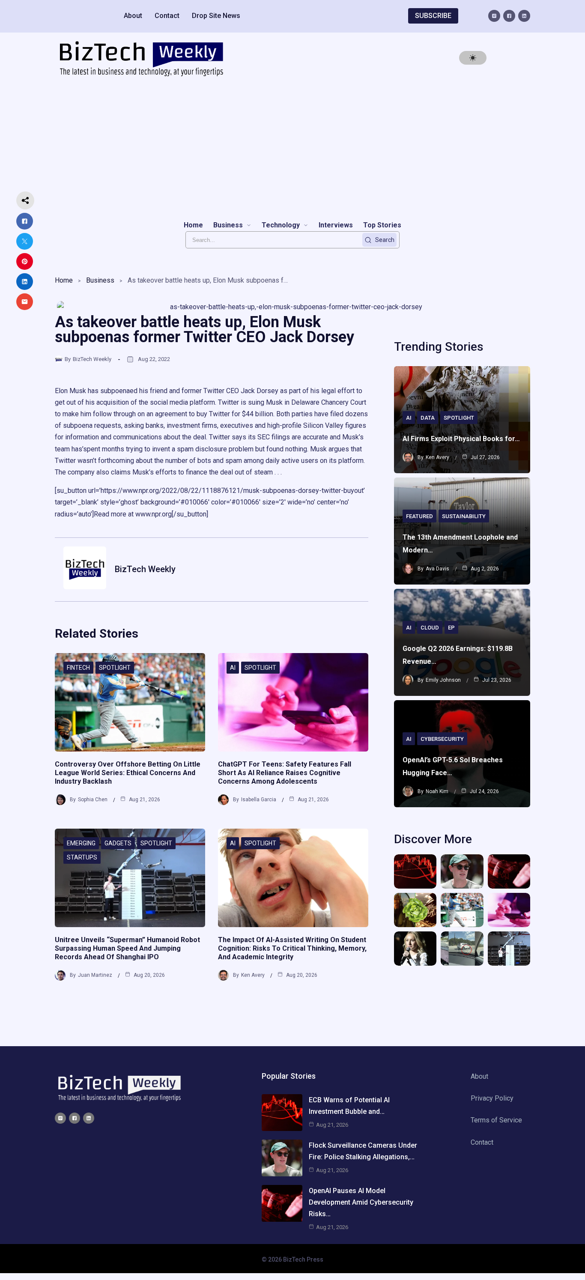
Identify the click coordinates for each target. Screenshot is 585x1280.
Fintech (78, 667)
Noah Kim (437, 791)
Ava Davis (437, 569)
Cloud (430, 627)
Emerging (81, 843)
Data (428, 418)
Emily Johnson (443, 680)
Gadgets (117, 843)
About (133, 16)
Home (64, 280)
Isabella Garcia (258, 800)
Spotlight (115, 667)
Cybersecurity (442, 739)
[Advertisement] (292, 148)
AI (233, 667)
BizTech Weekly (92, 359)
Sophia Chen (92, 800)
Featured (419, 516)
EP (451, 627)
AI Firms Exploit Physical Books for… (461, 439)
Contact (167, 16)
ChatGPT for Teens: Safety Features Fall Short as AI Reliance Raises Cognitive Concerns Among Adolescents (284, 772)
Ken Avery (253, 975)
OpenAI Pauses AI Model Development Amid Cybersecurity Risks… (361, 1202)
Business (100, 280)
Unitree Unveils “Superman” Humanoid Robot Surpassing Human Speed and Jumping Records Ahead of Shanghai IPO (127, 948)
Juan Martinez (95, 975)
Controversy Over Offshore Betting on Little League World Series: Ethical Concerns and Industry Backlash (127, 772)
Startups (82, 857)
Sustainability (464, 516)
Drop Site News (216, 16)
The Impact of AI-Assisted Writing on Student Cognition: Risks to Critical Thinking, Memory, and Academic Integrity (292, 948)
